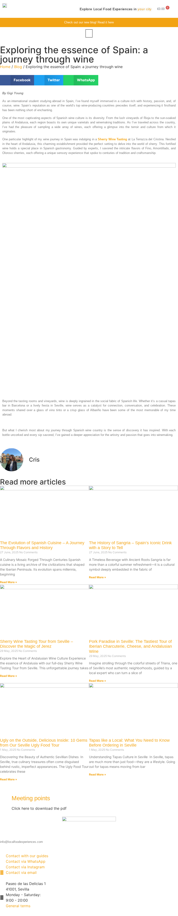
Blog (18, 66)
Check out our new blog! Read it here (89, 22)
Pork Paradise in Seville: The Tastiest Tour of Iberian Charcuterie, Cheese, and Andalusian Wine (130, 646)
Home (5, 66)
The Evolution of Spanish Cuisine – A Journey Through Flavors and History (42, 545)
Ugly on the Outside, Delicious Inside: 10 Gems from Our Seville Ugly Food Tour (43, 743)
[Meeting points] (6, 798)
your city (145, 9)
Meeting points (31, 798)
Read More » (8, 582)
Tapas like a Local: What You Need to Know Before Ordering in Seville (129, 743)
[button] (89, 33)
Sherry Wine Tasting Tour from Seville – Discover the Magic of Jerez (36, 644)
